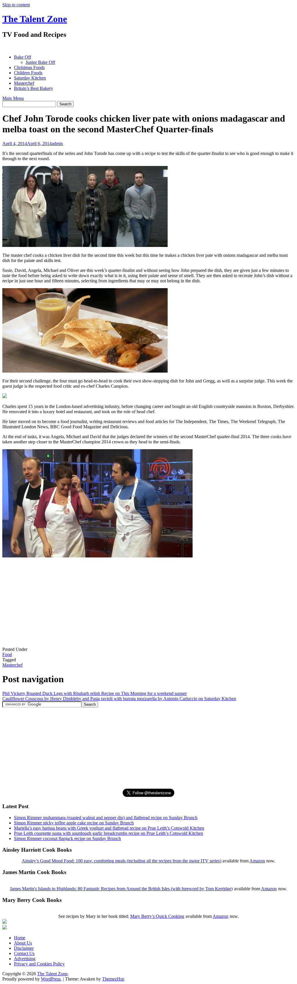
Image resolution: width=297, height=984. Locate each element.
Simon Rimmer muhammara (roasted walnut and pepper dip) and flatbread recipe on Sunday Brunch (106, 817)
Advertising (24, 958)
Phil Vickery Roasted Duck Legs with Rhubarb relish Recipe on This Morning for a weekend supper (94, 693)
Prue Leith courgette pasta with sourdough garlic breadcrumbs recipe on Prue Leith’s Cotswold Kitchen (108, 833)
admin (57, 143)
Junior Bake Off (40, 62)
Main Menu (13, 98)
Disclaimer (24, 948)
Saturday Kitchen (30, 77)
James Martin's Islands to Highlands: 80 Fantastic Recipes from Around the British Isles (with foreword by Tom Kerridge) (121, 888)
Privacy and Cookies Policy (39, 963)
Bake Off (22, 57)
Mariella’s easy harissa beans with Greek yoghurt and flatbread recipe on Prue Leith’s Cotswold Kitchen (109, 828)
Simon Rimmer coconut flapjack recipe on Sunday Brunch (67, 838)
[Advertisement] (107, 46)
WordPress (51, 978)
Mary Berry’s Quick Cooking (157, 916)
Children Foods (28, 72)
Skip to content (16, 4)
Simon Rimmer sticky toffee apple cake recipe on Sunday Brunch (74, 822)
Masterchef (24, 83)
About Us (23, 942)
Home (19, 937)
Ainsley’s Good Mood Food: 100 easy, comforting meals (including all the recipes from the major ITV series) (121, 860)
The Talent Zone (34, 19)
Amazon (257, 860)
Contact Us (24, 953)
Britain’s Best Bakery (33, 88)
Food (7, 654)
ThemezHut (113, 978)
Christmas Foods (29, 67)
